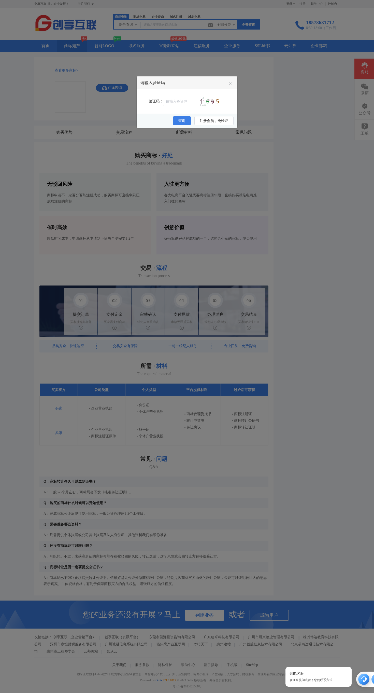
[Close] (230, 83)
